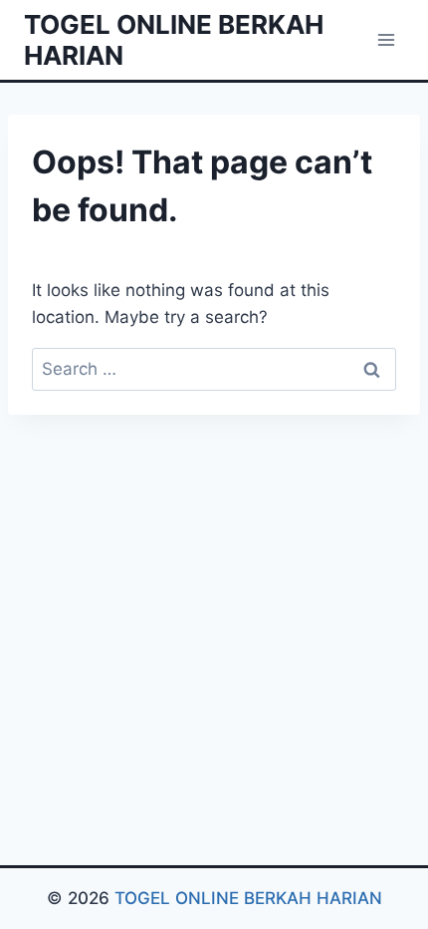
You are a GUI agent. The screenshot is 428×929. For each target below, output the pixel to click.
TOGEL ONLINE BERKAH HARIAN (248, 898)
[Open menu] (385, 39)
